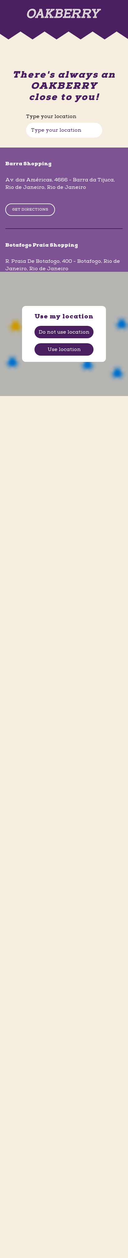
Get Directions (30, 209)
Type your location (51, 116)
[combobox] (64, 130)
